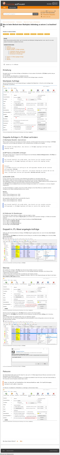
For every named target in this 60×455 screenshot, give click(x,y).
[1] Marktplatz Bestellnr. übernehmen (17, 51)
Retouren (8, 59)
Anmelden (43, 11)
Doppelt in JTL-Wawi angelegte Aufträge (15, 56)
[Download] (27, 234)
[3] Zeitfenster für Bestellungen (16, 54)
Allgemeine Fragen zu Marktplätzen (32, 22)
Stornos (8, 58)
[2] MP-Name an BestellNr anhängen (17, 52)
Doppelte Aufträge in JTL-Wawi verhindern (15, 49)
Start (4, 7)
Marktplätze (19, 22)
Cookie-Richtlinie (53, 450)
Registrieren (51, 11)
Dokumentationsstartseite (9, 22)
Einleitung (9, 46)
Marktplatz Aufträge (11, 48)
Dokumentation (12, 7)
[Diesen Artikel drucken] (3, 26)
